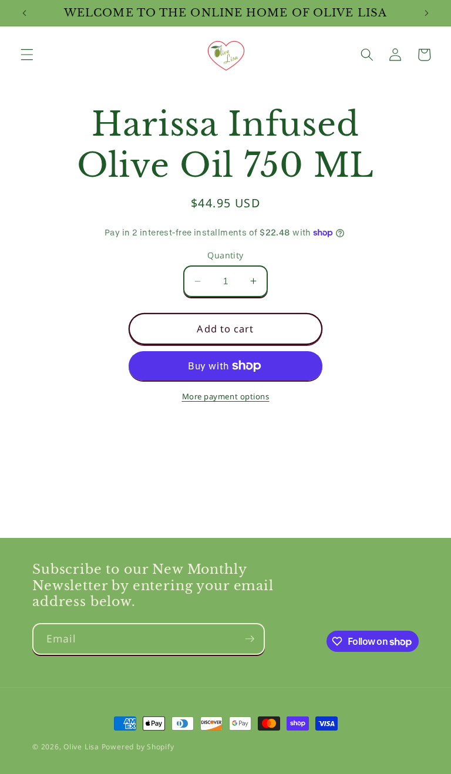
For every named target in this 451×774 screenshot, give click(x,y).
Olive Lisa (81, 747)
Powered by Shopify (138, 747)
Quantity (225, 255)
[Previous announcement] (25, 13)
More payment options (226, 396)
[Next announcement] (426, 13)
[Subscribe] (249, 639)
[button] (27, 55)
